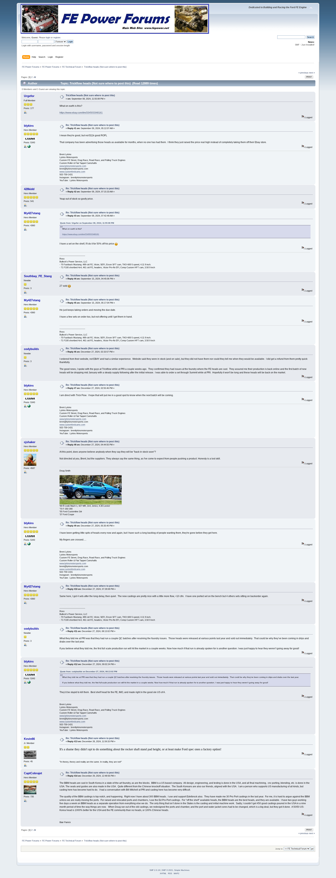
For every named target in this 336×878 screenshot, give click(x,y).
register (56, 37)
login (48, 37)
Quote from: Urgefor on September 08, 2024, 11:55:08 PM (87, 223)
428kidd (29, 189)
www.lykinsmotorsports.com (73, 166)
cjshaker (29, 442)
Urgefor (29, 96)
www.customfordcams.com (72, 171)
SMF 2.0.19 (155, 870)
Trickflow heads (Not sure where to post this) (90, 95)
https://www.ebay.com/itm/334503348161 (81, 112)
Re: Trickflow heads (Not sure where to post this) (92, 125)
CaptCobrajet (33, 773)
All (35, 77)
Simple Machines (181, 870)
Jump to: (279, 849)
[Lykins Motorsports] (29, 147)
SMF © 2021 (167, 870)
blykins (29, 125)
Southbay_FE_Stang (38, 276)
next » (312, 73)
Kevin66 (29, 738)
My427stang (32, 213)
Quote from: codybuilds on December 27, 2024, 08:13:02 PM (88, 671)
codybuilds (31, 349)
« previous (303, 73)
